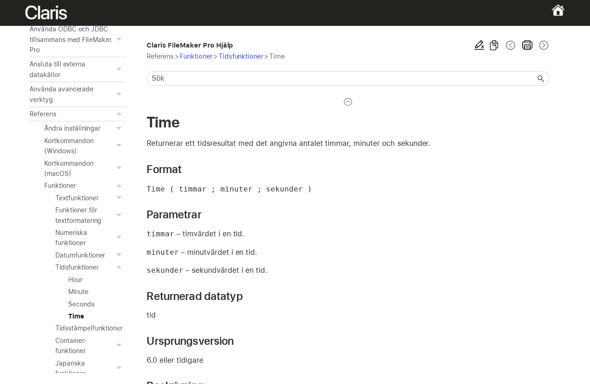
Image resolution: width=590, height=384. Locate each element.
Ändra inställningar (72, 128)
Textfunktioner (76, 198)
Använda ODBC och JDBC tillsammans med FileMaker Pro (71, 39)
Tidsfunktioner (76, 267)
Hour (75, 279)
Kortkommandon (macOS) (69, 168)
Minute (78, 291)
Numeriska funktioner (71, 237)
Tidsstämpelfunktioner (89, 328)
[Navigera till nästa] (543, 45)
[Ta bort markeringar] (479, 45)
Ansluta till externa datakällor (57, 69)
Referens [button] (43, 114)
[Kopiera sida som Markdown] (494, 45)
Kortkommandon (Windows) (69, 146)
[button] (119, 39)
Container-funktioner (71, 345)
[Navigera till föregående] (510, 45)
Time (76, 316)
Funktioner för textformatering (78, 215)
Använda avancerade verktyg (62, 94)
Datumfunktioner (80, 255)
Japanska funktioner (70, 368)
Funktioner (60, 185)
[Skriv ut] (527, 45)
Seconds (81, 304)
